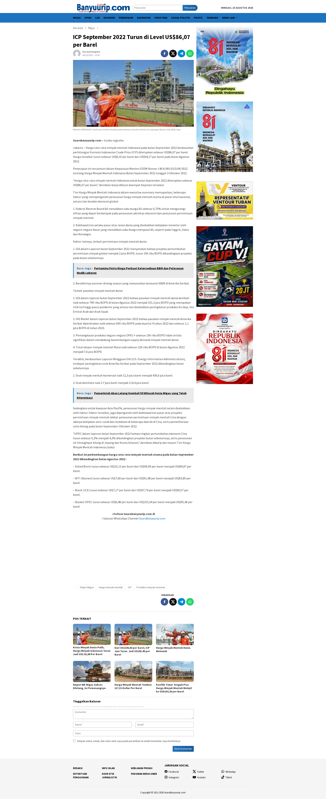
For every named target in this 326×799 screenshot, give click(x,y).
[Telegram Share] (181, 53)
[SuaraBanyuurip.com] (102, 7)
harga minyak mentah (111, 587)
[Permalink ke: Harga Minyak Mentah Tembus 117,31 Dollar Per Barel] (133, 671)
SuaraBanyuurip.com (151, 518)
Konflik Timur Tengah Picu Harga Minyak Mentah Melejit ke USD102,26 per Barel (174, 688)
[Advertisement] (133, 554)
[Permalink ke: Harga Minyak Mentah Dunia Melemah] (175, 634)
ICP (129, 587)
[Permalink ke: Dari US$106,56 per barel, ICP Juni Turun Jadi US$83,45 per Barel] (133, 634)
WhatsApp (230, 771)
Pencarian (190, 7)
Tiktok (228, 777)
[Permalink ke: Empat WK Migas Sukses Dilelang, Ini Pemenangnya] (92, 671)
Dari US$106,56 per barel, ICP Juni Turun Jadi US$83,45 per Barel (132, 651)
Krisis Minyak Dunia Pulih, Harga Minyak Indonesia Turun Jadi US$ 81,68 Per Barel (91, 651)
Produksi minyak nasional (151, 587)
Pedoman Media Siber (144, 773)
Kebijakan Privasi (141, 768)
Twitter (200, 771)
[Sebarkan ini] (164, 53)
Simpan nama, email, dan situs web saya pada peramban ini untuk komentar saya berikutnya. (129, 741)
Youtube (201, 777)
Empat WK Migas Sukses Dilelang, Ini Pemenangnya (89, 686)
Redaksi (78, 768)
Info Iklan (108, 768)
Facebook (174, 771)
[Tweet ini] (173, 53)
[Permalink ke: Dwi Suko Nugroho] (77, 53)
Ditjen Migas (87, 587)
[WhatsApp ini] (190, 53)
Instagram (174, 777)
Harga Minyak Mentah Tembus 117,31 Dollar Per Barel (133, 686)
